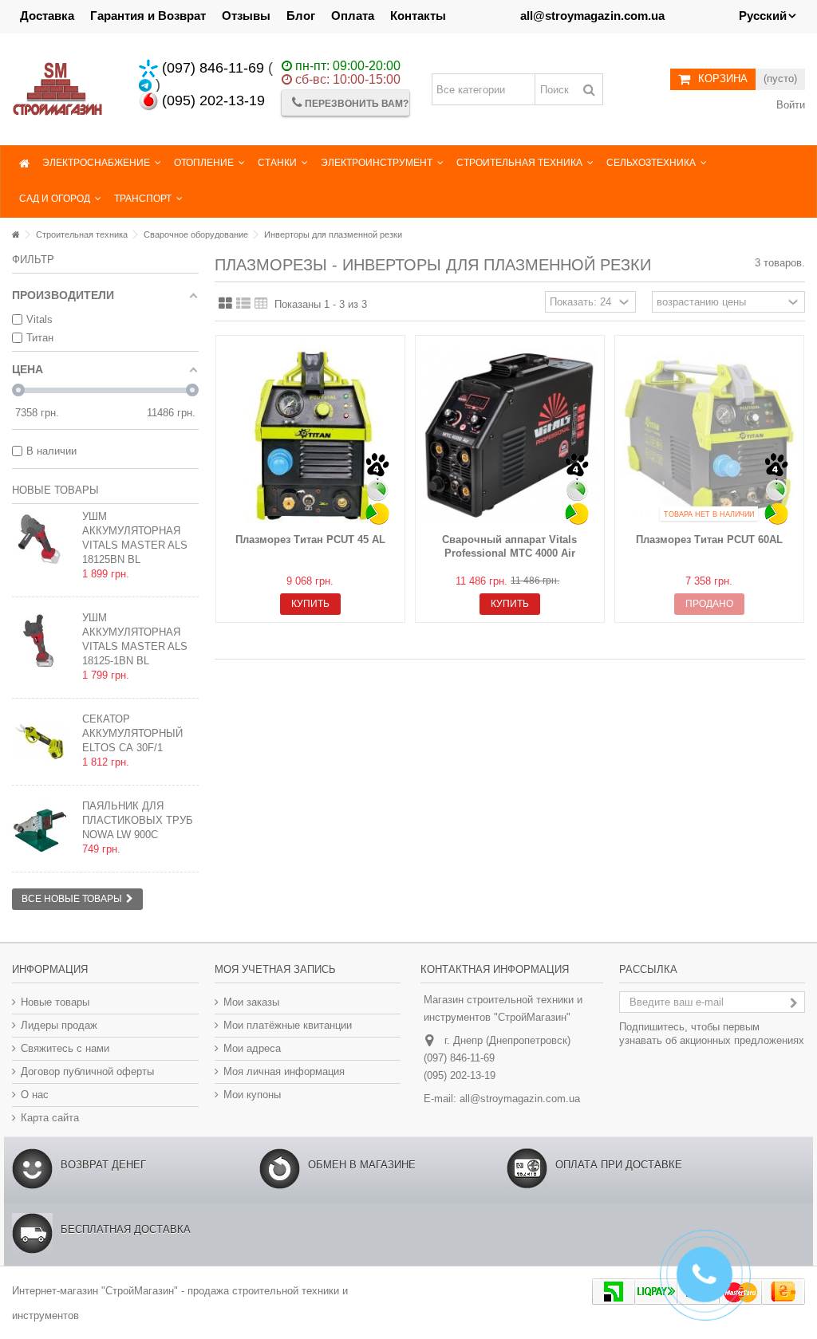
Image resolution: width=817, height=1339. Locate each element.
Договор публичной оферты (87, 1071)
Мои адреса (252, 1048)
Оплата (352, 15)
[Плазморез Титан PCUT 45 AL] (310, 436)
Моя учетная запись (275, 969)
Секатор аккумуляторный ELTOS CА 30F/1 (132, 733)
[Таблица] (261, 304)
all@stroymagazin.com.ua (520, 1099)
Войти (789, 105)
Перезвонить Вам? (355, 103)
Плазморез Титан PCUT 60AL (709, 539)
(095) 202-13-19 (211, 100)
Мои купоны (252, 1095)
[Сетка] (225, 304)
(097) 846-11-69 (211, 68)
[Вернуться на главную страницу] (16, 234)
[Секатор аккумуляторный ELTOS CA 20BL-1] (43, 742)
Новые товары (55, 490)
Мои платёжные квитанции (287, 1025)
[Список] (243, 304)
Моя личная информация (284, 1071)
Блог (300, 15)
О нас (35, 1095)
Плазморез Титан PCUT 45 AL (310, 539)
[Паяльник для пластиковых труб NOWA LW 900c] (43, 828)
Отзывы (246, 15)
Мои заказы (251, 1002)
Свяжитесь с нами (65, 1048)
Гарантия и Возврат (148, 15)
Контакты (418, 15)
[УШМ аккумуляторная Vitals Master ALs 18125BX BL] (43, 539)
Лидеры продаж (59, 1025)
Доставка (47, 15)
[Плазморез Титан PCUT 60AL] (709, 436)
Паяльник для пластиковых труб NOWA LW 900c (137, 820)
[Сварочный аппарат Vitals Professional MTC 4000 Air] (510, 436)
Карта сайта (50, 1118)
